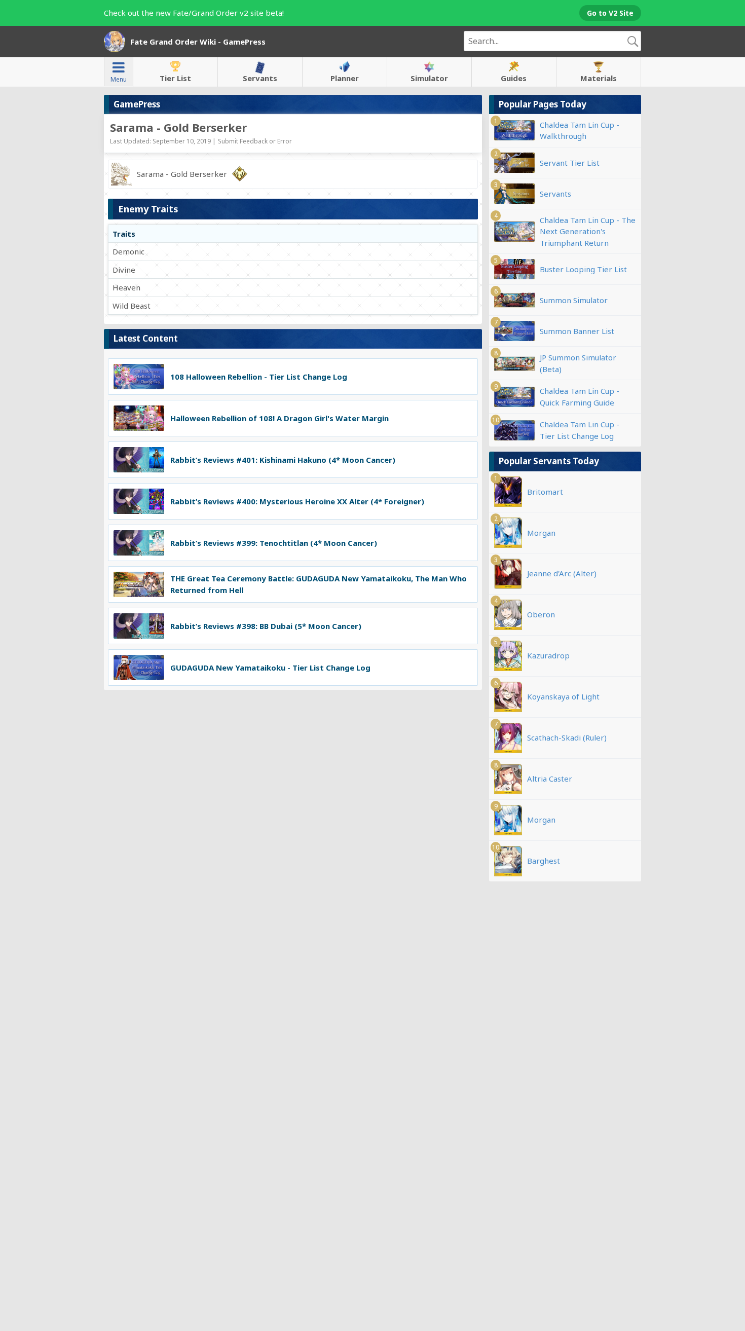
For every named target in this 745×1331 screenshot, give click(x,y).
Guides (514, 78)
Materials (598, 78)
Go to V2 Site (610, 13)
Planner (344, 78)
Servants (260, 78)
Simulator (429, 78)
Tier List (175, 78)
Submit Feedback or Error (255, 141)
